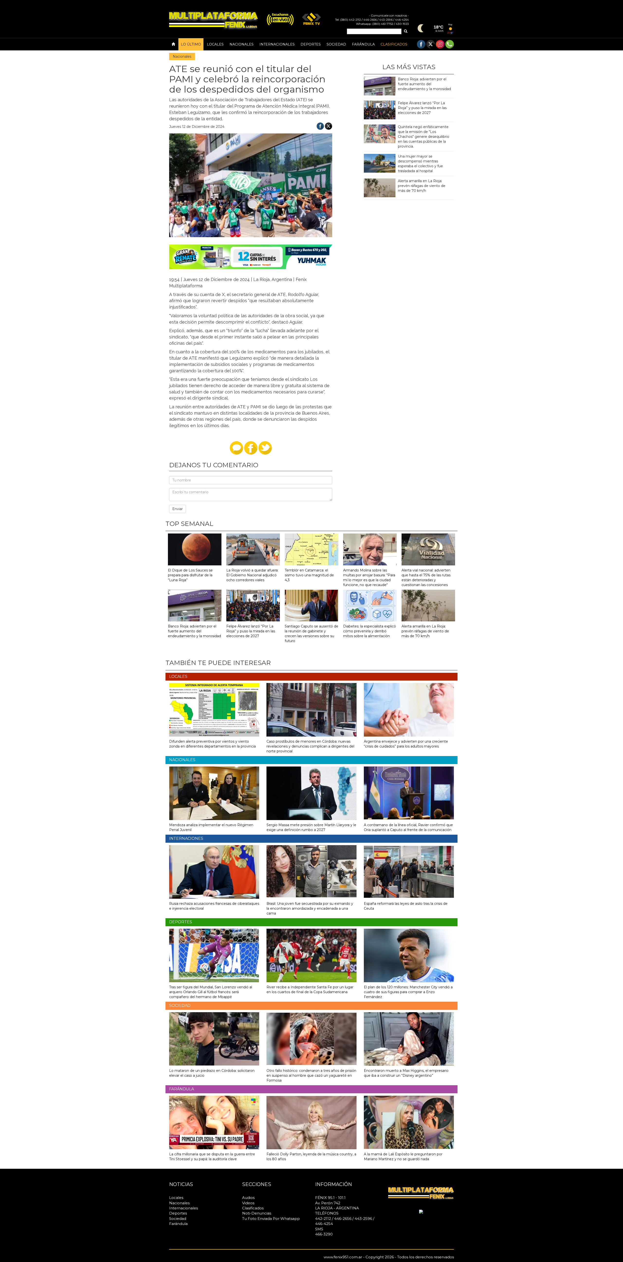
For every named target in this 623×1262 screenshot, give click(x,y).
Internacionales (277, 44)
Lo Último (191, 44)
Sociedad (336, 44)
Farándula (363, 44)
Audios (248, 1197)
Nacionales (241, 44)
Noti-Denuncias (256, 1213)
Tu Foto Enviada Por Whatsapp (271, 1218)
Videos (248, 1203)
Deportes (311, 44)
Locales (215, 44)
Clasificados (394, 44)
